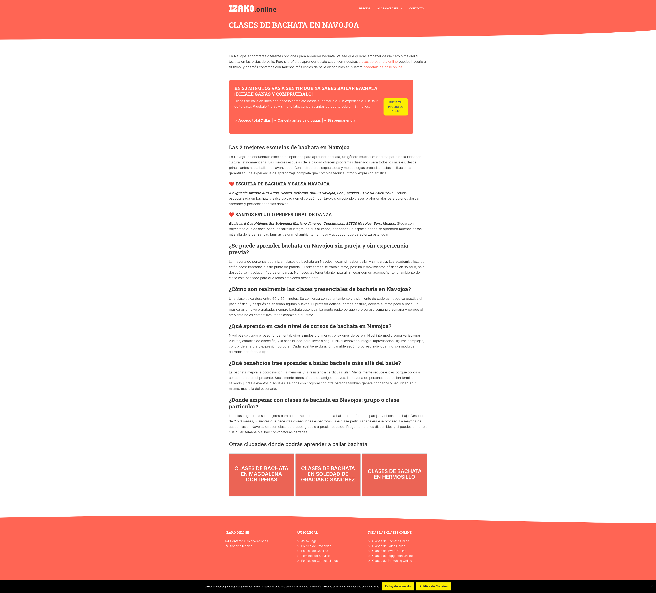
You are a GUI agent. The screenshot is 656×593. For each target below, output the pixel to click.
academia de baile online (383, 67)
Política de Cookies (314, 551)
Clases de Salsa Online (388, 546)
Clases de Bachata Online (390, 541)
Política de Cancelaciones (319, 560)
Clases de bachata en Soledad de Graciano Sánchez (328, 474)
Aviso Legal (309, 541)
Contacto (416, 8)
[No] (651, 586)
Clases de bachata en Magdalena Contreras (261, 474)
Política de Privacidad (316, 546)
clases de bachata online (378, 62)
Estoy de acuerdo (398, 586)
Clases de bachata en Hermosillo (395, 474)
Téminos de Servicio (315, 556)
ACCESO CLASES (387, 8)
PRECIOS (364, 8)
